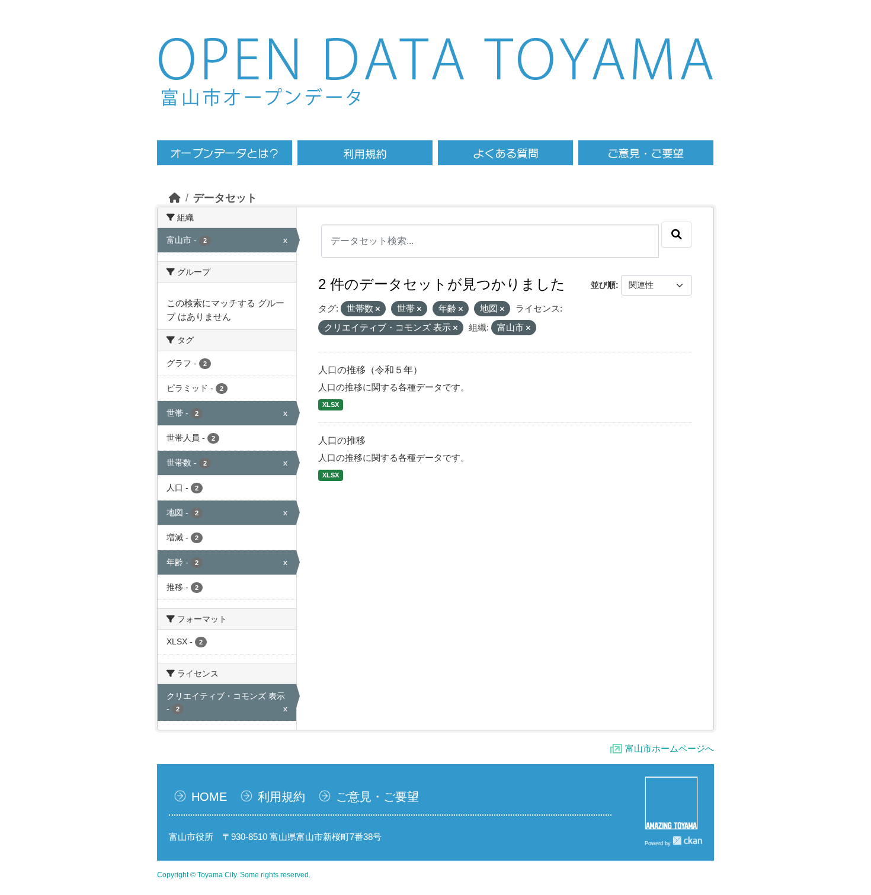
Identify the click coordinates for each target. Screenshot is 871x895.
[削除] (378, 309)
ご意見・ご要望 (377, 796)
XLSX (330, 404)
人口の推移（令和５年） (370, 370)
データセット (225, 198)
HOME (209, 796)
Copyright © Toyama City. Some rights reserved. (233, 875)
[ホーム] (175, 198)
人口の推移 (342, 440)
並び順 (603, 285)
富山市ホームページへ (669, 748)
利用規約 (281, 796)
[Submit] (676, 235)
